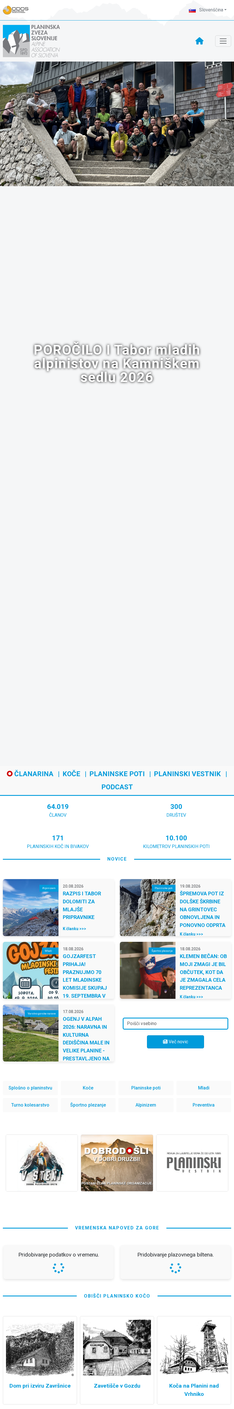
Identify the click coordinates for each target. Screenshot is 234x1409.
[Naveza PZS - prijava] (18, 10)
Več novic (178, 1041)
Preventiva (204, 1105)
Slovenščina (210, 10)
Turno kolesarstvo (30, 1105)
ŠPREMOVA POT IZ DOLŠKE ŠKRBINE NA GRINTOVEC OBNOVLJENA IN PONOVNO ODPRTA (202, 909)
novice (117, 859)
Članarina (33, 774)
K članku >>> (74, 928)
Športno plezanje (88, 1105)
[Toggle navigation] (223, 41)
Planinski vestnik (187, 774)
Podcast (117, 787)
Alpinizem (146, 1105)
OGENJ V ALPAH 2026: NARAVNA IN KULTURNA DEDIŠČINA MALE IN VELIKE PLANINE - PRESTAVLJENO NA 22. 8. (86, 1042)
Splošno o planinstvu (30, 1088)
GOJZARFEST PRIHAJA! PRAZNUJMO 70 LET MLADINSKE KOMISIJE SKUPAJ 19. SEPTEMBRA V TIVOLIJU (85, 980)
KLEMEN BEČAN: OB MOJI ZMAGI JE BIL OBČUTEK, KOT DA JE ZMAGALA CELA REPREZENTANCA (203, 972)
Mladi (203, 1088)
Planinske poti (117, 774)
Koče (71, 774)
